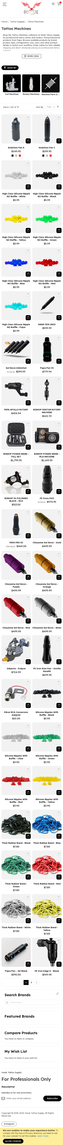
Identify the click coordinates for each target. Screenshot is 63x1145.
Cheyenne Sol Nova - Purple (16, 585)
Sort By (39, 107)
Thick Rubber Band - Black (16, 843)
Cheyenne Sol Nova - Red (16, 627)
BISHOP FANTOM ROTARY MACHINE (47, 411)
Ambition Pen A (16, 147)
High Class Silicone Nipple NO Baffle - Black (47, 195)
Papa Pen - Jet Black (16, 971)
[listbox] (16, 156)
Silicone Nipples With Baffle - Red (16, 800)
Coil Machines (12, 94)
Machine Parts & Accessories (51, 94)
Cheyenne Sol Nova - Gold (47, 542)
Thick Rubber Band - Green (16, 885)
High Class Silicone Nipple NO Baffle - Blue (16, 282)
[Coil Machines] (12, 83)
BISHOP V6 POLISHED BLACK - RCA (16, 499)
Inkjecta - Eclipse (16, 668)
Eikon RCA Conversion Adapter (16, 713)
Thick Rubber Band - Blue (47, 843)
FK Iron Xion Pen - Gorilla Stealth (47, 670)
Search (53, 4)
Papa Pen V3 (47, 368)
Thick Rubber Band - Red (47, 883)
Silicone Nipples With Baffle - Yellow (47, 800)
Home (4, 21)
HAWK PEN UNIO (47, 324)
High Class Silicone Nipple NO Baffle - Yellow (16, 238)
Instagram (9, 1124)
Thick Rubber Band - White (16, 927)
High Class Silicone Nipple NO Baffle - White (16, 195)
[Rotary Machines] (31, 83)
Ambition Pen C (47, 147)
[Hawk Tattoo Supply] (31, 8)
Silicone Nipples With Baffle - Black (47, 713)
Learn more (42, 1136)
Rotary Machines (31, 94)
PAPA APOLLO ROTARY (16, 409)
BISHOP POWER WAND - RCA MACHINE (47, 455)
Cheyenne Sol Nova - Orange (47, 585)
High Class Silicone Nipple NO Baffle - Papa (16, 326)
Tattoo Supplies (17, 21)
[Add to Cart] (28, 140)
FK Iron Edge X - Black (47, 971)
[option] (12, 156)
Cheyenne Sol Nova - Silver (46, 627)
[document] (31, 1136)
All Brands (57, 994)
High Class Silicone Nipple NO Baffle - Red (47, 282)
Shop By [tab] (11, 68)
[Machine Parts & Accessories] (51, 83)
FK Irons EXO (47, 498)
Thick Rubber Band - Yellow (47, 929)
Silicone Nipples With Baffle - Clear (16, 757)
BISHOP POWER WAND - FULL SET (16, 455)
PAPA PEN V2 (16, 542)
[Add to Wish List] (28, 117)
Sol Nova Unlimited (16, 368)
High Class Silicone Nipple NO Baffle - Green (47, 238)
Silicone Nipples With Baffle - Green (47, 757)
